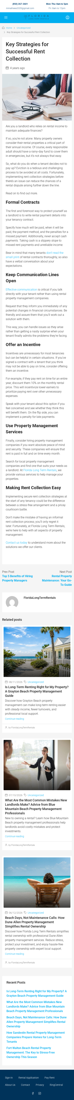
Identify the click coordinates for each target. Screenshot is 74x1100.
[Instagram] (40, 1093)
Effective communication (21, 289)
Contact (25, 1084)
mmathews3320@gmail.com (20, 8)
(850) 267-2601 (20, 4)
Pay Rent (50, 1077)
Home (9, 28)
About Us (10, 1084)
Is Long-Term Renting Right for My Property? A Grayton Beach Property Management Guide (37, 691)
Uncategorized (24, 28)
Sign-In (9, 1077)
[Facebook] (34, 1093)
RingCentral (56, 1084)
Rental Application (28, 1077)
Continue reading (14, 718)
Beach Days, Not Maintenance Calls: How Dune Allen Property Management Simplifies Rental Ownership (34, 922)
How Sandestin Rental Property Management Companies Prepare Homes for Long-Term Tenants (35, 1037)
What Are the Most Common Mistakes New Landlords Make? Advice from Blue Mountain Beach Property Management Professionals (35, 1006)
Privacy (40, 1084)
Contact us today (16, 542)
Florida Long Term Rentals (40, 470)
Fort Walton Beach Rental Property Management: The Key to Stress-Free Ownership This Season (30, 1052)
